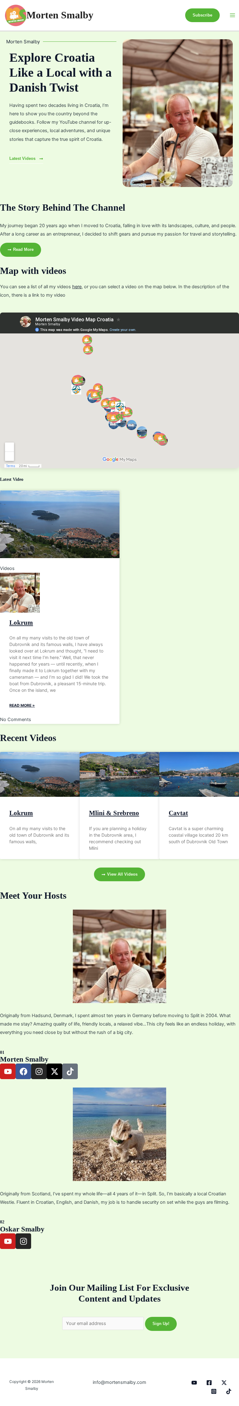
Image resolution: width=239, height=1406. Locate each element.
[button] (202, 15)
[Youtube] (194, 1382)
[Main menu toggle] (232, 15)
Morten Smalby (59, 15)
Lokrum (21, 622)
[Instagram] (214, 1391)
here (77, 286)
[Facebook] (209, 1382)
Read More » (22, 705)
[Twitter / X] (224, 1382)
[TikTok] (229, 1391)
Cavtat (178, 813)
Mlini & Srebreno (114, 813)
